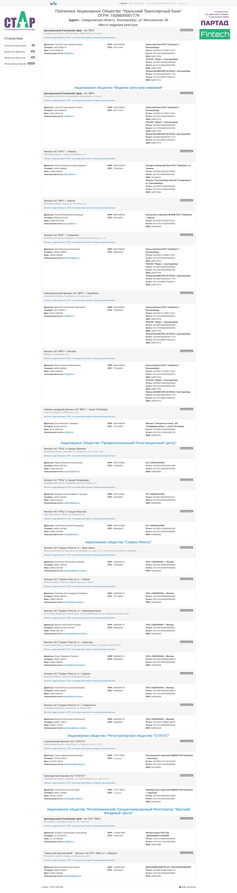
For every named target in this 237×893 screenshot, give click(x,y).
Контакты (182, 3)
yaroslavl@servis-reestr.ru (75, 570)
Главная (123, 3)
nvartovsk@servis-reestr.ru (75, 633)
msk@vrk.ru (69, 374)
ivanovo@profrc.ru (72, 471)
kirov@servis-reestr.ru (73, 696)
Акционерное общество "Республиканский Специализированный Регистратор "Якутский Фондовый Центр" (118, 811)
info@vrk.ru (69, 53)
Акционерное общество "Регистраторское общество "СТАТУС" (118, 735)
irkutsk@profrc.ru (71, 534)
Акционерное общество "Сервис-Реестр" (118, 541)
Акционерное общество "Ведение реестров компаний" (118, 87)
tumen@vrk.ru (70, 174)
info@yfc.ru (69, 841)
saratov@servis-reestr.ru (74, 665)
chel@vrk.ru (69, 316)
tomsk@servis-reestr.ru (74, 602)
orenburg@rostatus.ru (73, 798)
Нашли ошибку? (186, 30)
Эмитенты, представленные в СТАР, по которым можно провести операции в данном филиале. (80, 37)
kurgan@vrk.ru (70, 223)
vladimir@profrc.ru (72, 502)
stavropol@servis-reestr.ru (75, 727)
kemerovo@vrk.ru (71, 257)
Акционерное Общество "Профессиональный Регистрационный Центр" (118, 442)
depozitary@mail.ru (72, 875)
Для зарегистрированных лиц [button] (161, 3)
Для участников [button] (136, 3)
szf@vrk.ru (68, 432)
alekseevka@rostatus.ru (74, 764)
